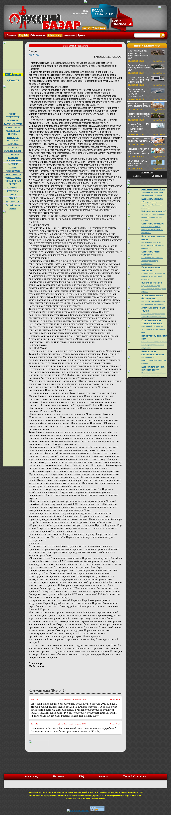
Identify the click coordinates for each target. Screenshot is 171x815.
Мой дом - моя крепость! (153, 211)
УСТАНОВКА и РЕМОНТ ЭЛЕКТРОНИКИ (13, 157)
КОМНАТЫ (12, 187)
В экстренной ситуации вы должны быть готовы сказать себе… (153, 329)
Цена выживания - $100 (153, 189)
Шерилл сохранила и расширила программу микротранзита (138, 79)
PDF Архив (13, 74)
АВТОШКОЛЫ (13, 170)
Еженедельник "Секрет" (108, 56)
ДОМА (13, 194)
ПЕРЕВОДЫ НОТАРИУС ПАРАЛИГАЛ (13, 140)
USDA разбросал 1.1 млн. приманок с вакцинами (137, 163)
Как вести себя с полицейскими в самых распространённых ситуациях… (154, 345)
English (23, 35)
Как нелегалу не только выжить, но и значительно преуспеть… (152, 230)
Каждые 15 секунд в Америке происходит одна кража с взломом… (153, 217)
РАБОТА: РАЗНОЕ (13, 127)
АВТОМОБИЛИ (13, 201)
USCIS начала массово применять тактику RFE (139, 139)
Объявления (37, 35)
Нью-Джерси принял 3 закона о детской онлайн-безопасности (138, 151)
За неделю (157, 176)
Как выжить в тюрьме (152, 199)
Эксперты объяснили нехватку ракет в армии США (139, 67)
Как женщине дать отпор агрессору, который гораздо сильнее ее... (152, 245)
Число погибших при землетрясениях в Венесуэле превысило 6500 (138, 54)
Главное (11, 35)
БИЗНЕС (13, 198)
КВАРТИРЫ (13, 191)
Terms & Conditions (134, 776)
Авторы (103, 776)
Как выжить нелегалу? (152, 224)
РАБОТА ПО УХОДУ (13, 123)
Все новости (147, 172)
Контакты (69, 35)
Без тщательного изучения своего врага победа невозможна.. (152, 261)
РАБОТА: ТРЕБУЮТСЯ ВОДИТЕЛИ (13, 117)
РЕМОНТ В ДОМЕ (12, 150)
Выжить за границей (151, 283)
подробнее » (159, 61)
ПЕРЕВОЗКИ (13, 147)
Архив (81, 35)
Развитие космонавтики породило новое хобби (139, 115)
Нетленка (58, 776)
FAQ (81, 776)
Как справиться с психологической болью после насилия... (153, 360)
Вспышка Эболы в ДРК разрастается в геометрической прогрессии (138, 127)
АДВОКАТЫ (13, 80)
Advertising (54, 35)
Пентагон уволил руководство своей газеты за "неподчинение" (136, 92)
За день (137, 176)
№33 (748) (34, 54)
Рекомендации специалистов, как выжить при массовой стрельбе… (153, 276)
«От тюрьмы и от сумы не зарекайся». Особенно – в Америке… (152, 205)
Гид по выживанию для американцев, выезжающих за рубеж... (153, 289)
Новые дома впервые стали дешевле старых (139, 104)
